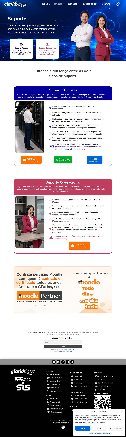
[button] (122, 412)
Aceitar (83, 428)
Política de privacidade (95, 433)
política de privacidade (66, 351)
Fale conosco (106, 433)
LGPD (73, 349)
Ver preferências (115, 428)
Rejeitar (99, 428)
